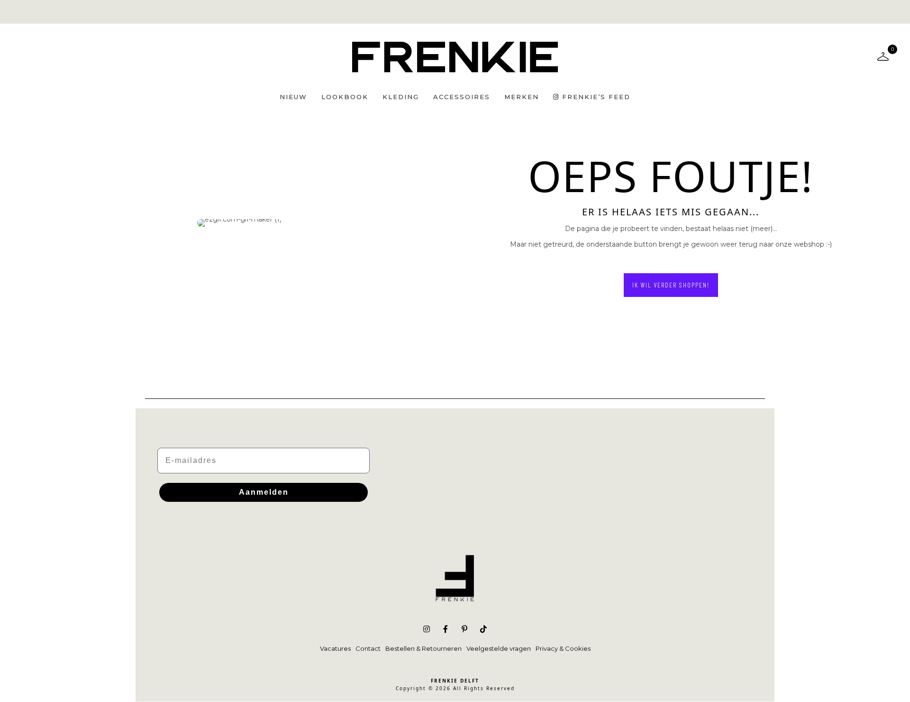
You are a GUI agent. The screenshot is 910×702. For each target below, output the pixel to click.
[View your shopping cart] (883, 56)
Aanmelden (264, 492)
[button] (671, 285)
